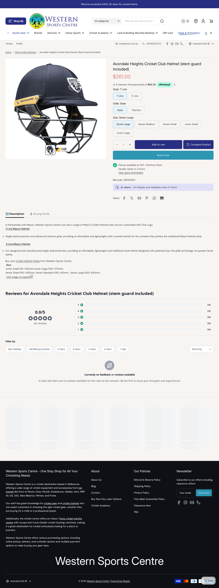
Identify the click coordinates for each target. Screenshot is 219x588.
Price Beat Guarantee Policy (149, 499)
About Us (96, 479)
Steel (120, 110)
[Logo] (53, 21)
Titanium (136, 110)
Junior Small (191, 124)
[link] (124, 198)
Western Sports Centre (98, 581)
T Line (120, 95)
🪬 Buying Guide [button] (39, 214)
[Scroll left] (8, 32)
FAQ (136, 511)
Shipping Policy (142, 486)
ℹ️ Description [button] (14, 214)
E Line (135, 95)
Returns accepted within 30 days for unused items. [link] (109, 4)
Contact (95, 492)
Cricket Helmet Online (28, 261)
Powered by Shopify (120, 581)
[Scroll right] (211, 32)
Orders (9, 43)
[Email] (177, 44)
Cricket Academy (100, 505)
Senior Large (123, 124)
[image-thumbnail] (50, 150)
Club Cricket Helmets (25, 52)
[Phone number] (182, 44)
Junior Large (123, 132)
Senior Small (169, 124)
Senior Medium (146, 124)
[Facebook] (167, 44)
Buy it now (163, 155)
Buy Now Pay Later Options (106, 499)
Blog (93, 486)
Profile (19, 43)
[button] (15, 21)
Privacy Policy (141, 492)
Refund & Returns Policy (147, 479)
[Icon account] (203, 21)
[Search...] (162, 21)
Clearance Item (142, 505)
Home (8, 52)
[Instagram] (172, 44)
